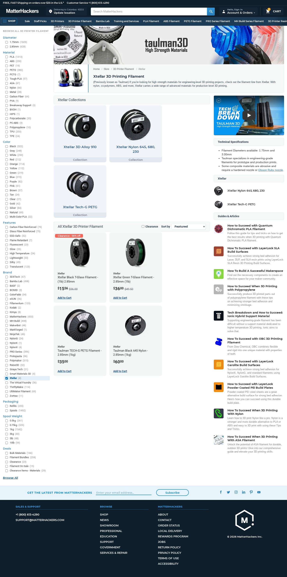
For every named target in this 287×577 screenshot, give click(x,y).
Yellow (17, 168)
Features (9, 222)
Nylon (16, 87)
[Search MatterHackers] (211, 11)
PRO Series (19, 351)
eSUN (16, 299)
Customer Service (77, 2)
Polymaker (19, 360)
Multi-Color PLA (21, 216)
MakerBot (18, 325)
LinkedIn (243, 492)
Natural (16, 212)
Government (110, 547)
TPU (15, 131)
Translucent (20, 266)
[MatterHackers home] (22, 11)
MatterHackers (21, 316)
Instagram (236, 492)
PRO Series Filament (218, 21)
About (163, 514)
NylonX (16, 347)
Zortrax (16, 395)
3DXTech (18, 277)
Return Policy (169, 547)
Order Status (169, 525)
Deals (7, 448)
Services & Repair (113, 553)
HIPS (15, 114)
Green (16, 172)
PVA (14, 100)
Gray (16, 150)
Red (15, 159)
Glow (15, 249)
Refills (17, 406)
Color (6, 142)
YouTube (258, 492)
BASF (15, 285)
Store (106, 69)
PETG (16, 70)
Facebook (220, 492)
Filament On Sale (22, 466)
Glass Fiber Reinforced (25, 231)
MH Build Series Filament (249, 21)
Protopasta (19, 356)
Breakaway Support (23, 105)
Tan (15, 194)
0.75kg (17, 425)
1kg (16, 429)
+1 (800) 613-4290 (98, 2)
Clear (15, 199)
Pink (15, 186)
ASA (15, 83)
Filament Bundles (23, 457)
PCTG (15, 74)
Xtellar (15, 378)
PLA (16, 56)
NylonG (16, 338)
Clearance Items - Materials (28, 470)
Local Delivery (170, 531)
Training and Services (126, 21)
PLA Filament (151, 21)
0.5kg (16, 420)
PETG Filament (192, 21)
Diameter (10, 38)
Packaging (10, 401)
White (16, 155)
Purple (16, 181)
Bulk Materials (21, 453)
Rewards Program (173, 536)
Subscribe (172, 492)
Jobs (162, 542)
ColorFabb (18, 294)
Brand (7, 272)
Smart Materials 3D (22, 373)
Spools (18, 410)
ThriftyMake (20, 387)
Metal (16, 92)
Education (108, 536)
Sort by (165, 226)
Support (107, 542)
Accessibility (168, 563)
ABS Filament (171, 21)
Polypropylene (20, 127)
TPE (15, 136)
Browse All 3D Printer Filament (26, 31)
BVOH (15, 109)
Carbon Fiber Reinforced (26, 227)
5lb (14, 438)
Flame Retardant (21, 240)
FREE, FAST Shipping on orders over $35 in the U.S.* (33, 2)
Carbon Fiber (19, 96)
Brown (16, 190)
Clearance (151, 226)
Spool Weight (12, 416)
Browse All (10, 478)
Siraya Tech (19, 369)
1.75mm (18, 42)
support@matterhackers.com (40, 520)
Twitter (228, 492)
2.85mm (18, 46)
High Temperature (22, 253)
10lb (15, 442)
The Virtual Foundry (23, 382)
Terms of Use (168, 558)
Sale (27, 21)
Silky (15, 262)
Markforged (18, 329)
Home (96, 69)
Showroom (109, 525)
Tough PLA (18, 78)
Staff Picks (40, 21)
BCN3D (16, 290)
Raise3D (17, 365)
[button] (66, 11)
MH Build (18, 320)
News (104, 520)
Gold (15, 203)
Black (16, 146)
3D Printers (57, 21)
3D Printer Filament (80, 21)
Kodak (15, 307)
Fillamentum (20, 303)
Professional (111, 531)
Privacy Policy (169, 553)
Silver (15, 207)
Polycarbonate (20, 118)
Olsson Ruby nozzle (270, 170)
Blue (16, 177)
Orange (17, 164)
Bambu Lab (103, 21)
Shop (104, 514)
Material (9, 52)
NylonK (16, 342)
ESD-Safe (18, 235)
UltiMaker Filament (23, 391)
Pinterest (251, 492)
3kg (15, 433)
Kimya (15, 312)
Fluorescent (19, 244)
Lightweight (19, 257)
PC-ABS (16, 122)
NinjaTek (17, 334)
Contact (164, 520)
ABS (15, 61)
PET (15, 65)
